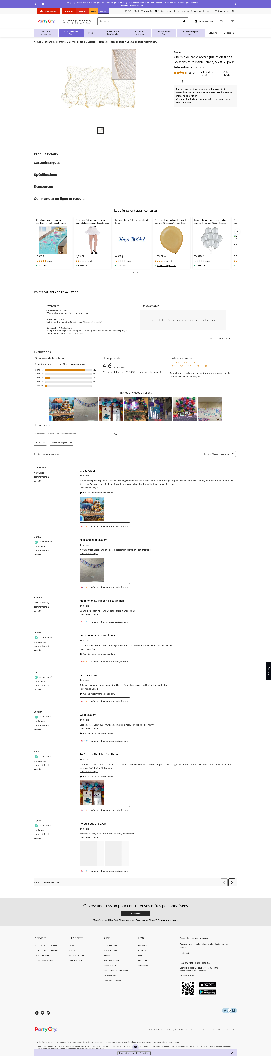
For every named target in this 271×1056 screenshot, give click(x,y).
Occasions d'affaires (76, 955)
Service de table (77, 42)
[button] (184, 21)
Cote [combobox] (38, 443)
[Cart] (232, 21)
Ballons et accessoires (46, 33)
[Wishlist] (221, 21)
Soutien (161, 11)
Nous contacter (109, 976)
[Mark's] (93, 11)
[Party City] (103, 11)
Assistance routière (42, 955)
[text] (53, 261)
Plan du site (142, 960)
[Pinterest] (42, 1013)
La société (73, 945)
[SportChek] (82, 11)
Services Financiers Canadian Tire (47, 950)
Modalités (142, 950)
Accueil (37, 42)
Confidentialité (143, 945)
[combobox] (221, 454)
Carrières (72, 950)
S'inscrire (186, 953)
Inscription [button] (148, 11)
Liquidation (229, 33)
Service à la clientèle (111, 950)
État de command (205, 21)
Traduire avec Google (89, 488)
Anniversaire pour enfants (190, 33)
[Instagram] (48, 1013)
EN (232, 11)
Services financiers (76, 960)
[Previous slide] (35, 4)
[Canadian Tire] (69, 11)
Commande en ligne (111, 945)
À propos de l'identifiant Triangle (116, 970)
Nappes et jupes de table (111, 42)
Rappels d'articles (110, 965)
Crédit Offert (133, 11)
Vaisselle (92, 42)
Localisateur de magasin (44, 960)
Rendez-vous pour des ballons (46, 945)
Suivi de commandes (111, 960)
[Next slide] (235, 4)
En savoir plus (187, 976)
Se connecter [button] (223, 11)
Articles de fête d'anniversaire (112, 33)
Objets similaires (227, 73)
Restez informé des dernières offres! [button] (134, 1053)
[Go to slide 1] (100, 130)
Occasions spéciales (139, 33)
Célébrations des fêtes (164, 33)
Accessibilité (143, 965)
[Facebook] (37, 1013)
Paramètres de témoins (112, 981)
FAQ (140, 955)
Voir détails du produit (207, 73)
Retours (107, 955)
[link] (185, 72)
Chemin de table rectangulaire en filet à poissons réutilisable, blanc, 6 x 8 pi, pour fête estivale (204, 62)
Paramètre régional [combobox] (59, 443)
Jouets (90, 33)
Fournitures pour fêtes (71, 33)
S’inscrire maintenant (168, 920)
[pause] (43, 4)
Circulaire (213, 33)
